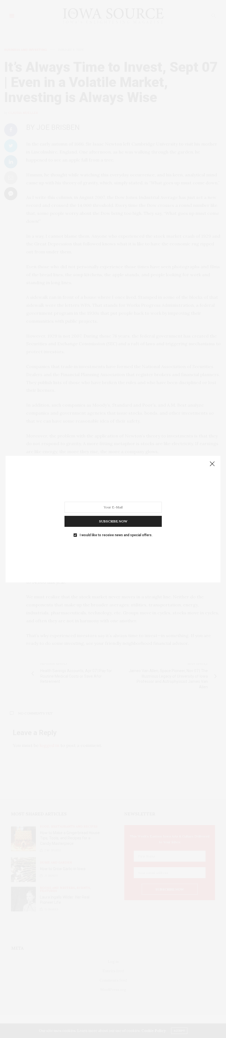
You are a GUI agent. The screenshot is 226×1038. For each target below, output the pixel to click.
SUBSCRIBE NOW (113, 521)
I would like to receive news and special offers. (116, 534)
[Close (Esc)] (212, 464)
